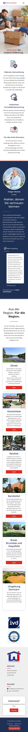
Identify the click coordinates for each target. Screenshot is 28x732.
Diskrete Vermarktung (14, 72)
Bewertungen (11, 285)
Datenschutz (17, 723)
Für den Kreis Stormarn (14, 137)
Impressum (10, 723)
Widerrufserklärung (14, 725)
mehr (14, 387)
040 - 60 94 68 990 (14, 691)
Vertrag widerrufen (14, 728)
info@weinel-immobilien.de (16, 688)
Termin (14, 710)
